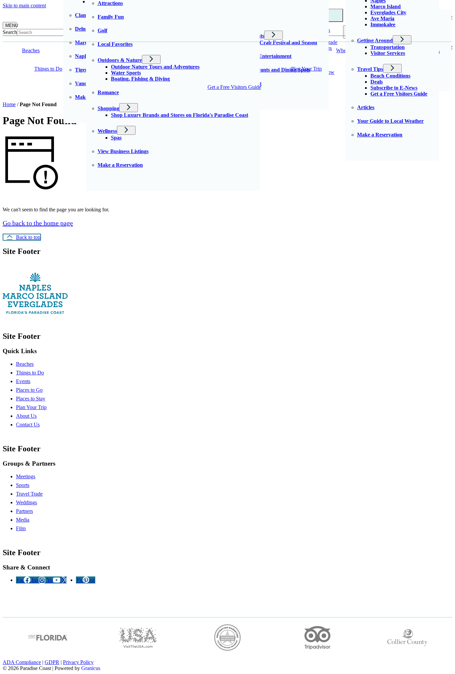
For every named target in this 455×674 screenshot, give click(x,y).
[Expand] (54, 50)
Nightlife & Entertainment (261, 56)
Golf (102, 30)
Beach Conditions (390, 76)
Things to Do (48, 69)
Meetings (25, 476)
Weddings (26, 502)
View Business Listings (123, 151)
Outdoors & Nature (120, 60)
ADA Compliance (22, 662)
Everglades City (388, 12)
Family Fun (111, 17)
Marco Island (385, 6)
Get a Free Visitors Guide (234, 87)
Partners (24, 511)
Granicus (90, 668)
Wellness (107, 131)
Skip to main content (24, 5)
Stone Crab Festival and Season (281, 42)
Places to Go (29, 390)
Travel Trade (29, 494)
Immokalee (382, 24)
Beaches (25, 364)
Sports (22, 485)
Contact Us (28, 424)
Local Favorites (115, 44)
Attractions (110, 3)
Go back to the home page (38, 223)
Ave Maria (382, 18)
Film (21, 528)
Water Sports (126, 73)
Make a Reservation (120, 165)
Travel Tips (370, 69)
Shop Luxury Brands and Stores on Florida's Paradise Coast (179, 115)
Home (9, 104)
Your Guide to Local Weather (390, 121)
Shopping (108, 108)
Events (23, 381)
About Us (26, 416)
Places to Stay (30, 398)
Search (10, 32)
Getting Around (375, 40)
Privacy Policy (78, 662)
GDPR (52, 662)
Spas (116, 137)
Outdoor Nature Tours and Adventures (155, 67)
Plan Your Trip (306, 69)
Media (22, 520)
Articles (365, 107)
